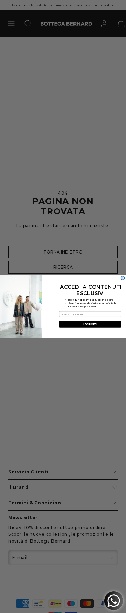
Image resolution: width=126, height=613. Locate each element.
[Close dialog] (123, 278)
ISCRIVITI (90, 324)
